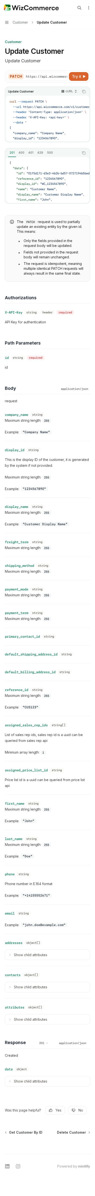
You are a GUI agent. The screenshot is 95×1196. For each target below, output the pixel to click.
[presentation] (46, 76)
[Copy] (63, 76)
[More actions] (88, 7)
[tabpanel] (47, 180)
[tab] (12, 153)
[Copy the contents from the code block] (84, 91)
